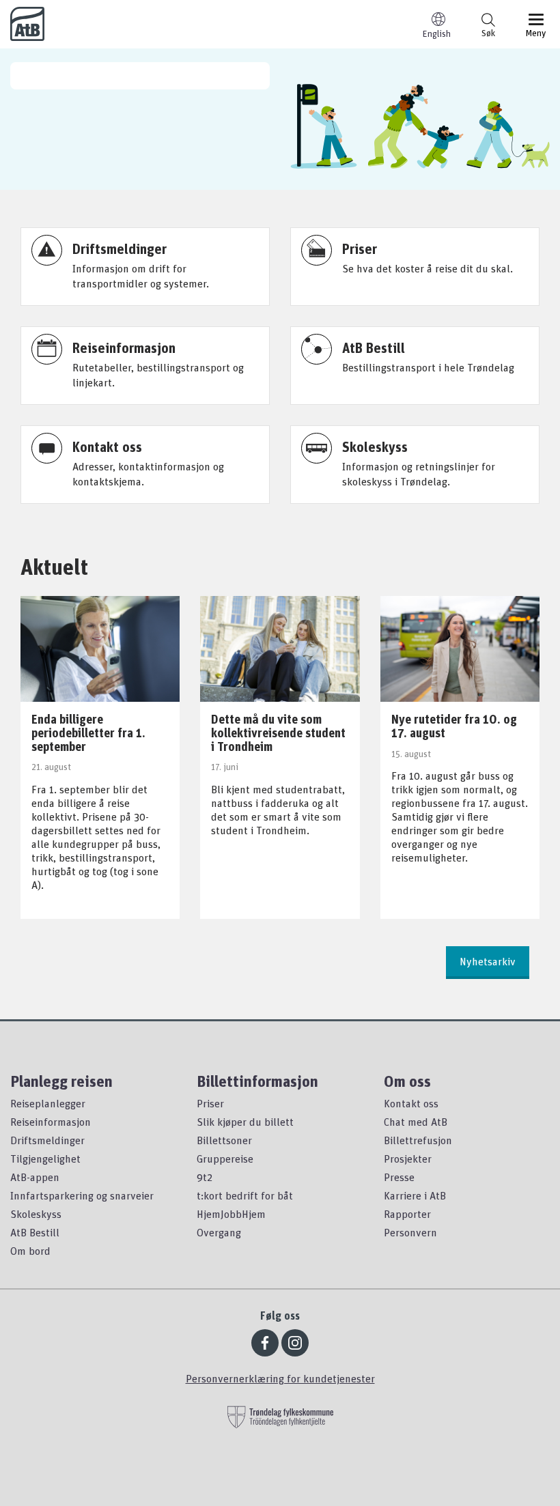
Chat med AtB (415, 1121)
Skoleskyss (35, 1214)
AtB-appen (34, 1177)
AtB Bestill (34, 1232)
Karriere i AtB (415, 1195)
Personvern (410, 1232)
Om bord (30, 1251)
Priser (210, 1103)
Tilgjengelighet (45, 1158)
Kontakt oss (411, 1103)
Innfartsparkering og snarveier (82, 1195)
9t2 (204, 1177)
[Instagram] (295, 1342)
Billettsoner (224, 1140)
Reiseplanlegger (47, 1103)
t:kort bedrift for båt (245, 1195)
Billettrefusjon (418, 1140)
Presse (399, 1177)
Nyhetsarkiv (488, 961)
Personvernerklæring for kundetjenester (280, 1378)
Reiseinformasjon (50, 1121)
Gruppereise (225, 1158)
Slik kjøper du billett (245, 1121)
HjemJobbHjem (231, 1214)
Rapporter (407, 1214)
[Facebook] (265, 1342)
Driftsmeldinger (47, 1140)
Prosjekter (408, 1158)
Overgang (219, 1232)
